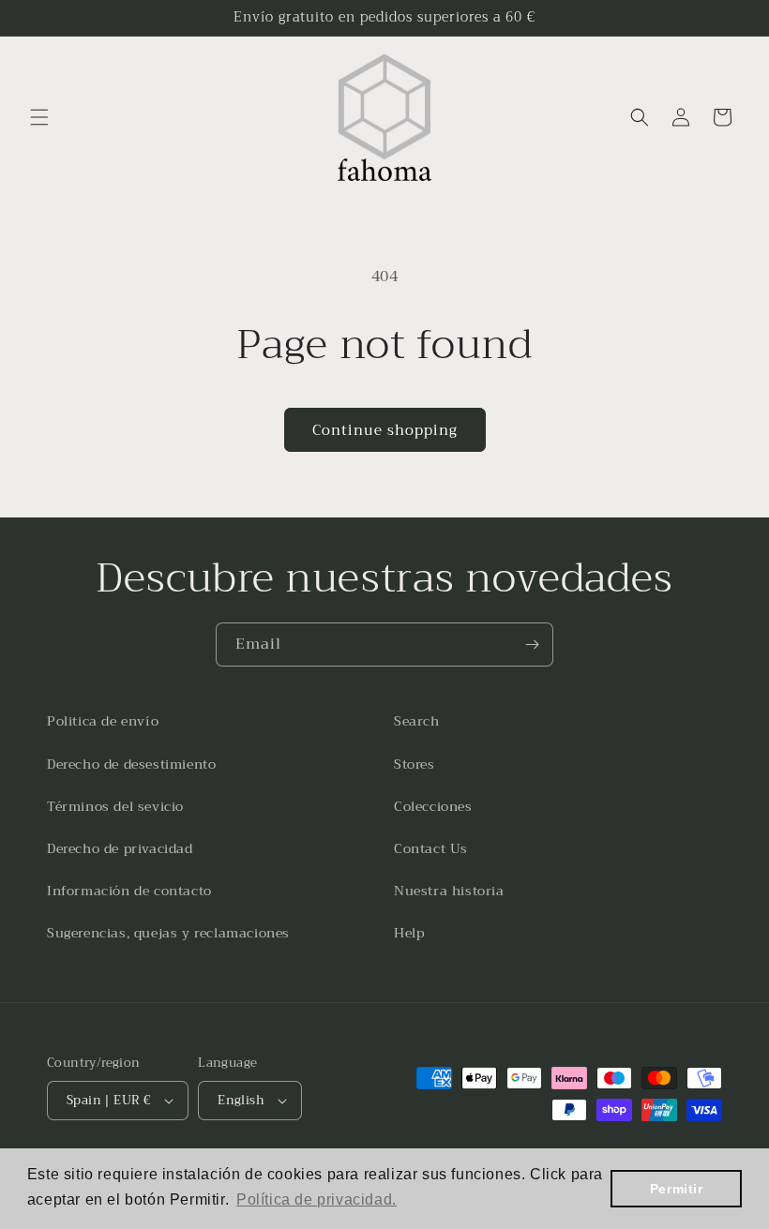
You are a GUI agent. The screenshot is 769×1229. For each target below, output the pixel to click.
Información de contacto (129, 890)
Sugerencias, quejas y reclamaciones (168, 933)
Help (409, 933)
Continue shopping (385, 430)
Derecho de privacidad (120, 848)
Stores (414, 764)
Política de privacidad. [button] (316, 1199)
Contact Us (431, 848)
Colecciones (433, 806)
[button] (39, 117)
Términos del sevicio (115, 806)
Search (417, 721)
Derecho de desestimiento (131, 764)
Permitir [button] (676, 1188)
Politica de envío (102, 721)
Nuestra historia (449, 890)
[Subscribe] (531, 644)
